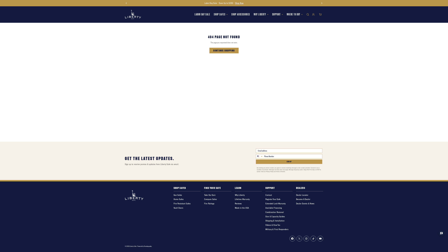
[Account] (313, 14)
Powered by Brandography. (144, 246)
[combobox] (259, 156)
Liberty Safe (133, 246)
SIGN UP (289, 162)
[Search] (307, 14)
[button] (126, 3)
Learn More (242, 3)
